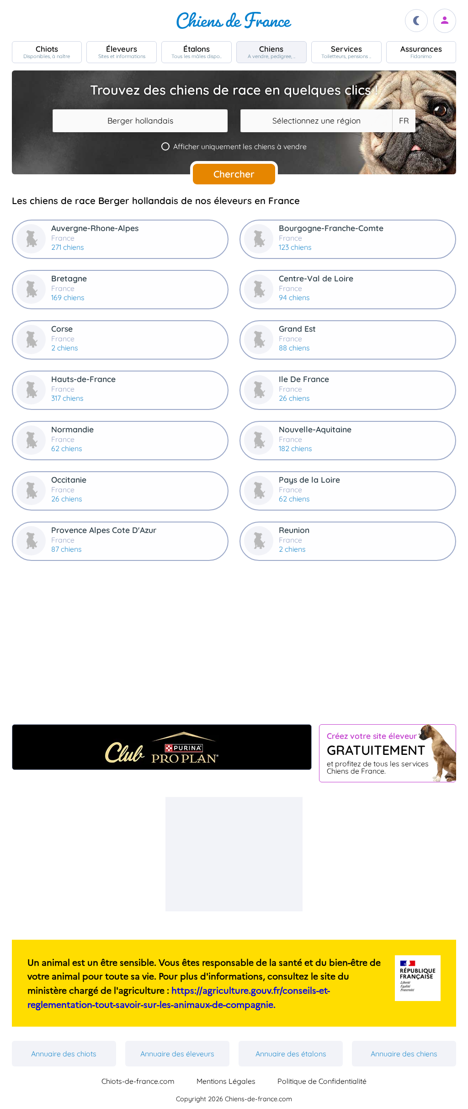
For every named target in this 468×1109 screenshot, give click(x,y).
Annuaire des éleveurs (177, 1053)
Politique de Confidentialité (322, 1081)
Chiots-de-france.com (138, 1081)
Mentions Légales (226, 1081)
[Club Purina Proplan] (162, 747)
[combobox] (140, 120)
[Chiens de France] (234, 20)
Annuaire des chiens (404, 1053)
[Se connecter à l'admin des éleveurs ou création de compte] (444, 21)
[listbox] (403, 120)
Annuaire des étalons (290, 1053)
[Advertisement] (234, 646)
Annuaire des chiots (63, 1053)
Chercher (234, 174)
